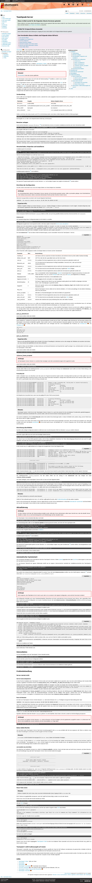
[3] (30, 171)
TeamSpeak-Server (7, 11)
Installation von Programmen (26, 39)
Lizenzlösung (35, 422)
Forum (69, 3)
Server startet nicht (77, 76)
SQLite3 (59, 273)
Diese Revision (68, 873)
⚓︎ (89, 37)
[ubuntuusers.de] (10, 6)
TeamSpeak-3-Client (42, 841)
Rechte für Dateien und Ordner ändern (29, 44)
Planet (82, 3)
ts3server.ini (77, 61)
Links (71, 88)
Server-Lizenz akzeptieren (81, 78)
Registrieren (88, 1)
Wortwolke (4, 28)
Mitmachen (88, 3)
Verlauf (77, 13)
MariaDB (55, 274)
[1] (21, 84)
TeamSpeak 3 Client (23, 861)
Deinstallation (73, 73)
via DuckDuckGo (87, 11)
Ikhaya (77, 3)
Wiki (73, 3)
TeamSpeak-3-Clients (41, 63)
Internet (69, 874)
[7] (86, 571)
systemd (61, 559)
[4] (40, 124)
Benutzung (4, 25)
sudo (24, 86)
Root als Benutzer (79, 79)
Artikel (67, 13)
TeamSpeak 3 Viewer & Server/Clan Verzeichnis (30, 869)
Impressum (47, 880)
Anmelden (83, 1)
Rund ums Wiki (5, 46)
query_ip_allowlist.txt (79, 62)
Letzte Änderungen (6, 18)
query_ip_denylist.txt (79, 64)
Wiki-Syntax (5, 38)
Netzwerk (55, 874)
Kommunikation (63, 874)
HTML (4, 58)
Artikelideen (5, 41)
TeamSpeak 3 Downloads (25, 866)
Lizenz (34, 880)
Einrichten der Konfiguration (79, 59)
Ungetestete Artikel (6, 43)
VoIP (84, 874)
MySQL (69, 274)
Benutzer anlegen (77, 55)
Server (58, 874)
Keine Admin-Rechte (77, 81)
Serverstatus (52, 880)
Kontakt (37, 880)
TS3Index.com (20, 325)
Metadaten (5, 55)
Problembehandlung (75, 75)
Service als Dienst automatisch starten (29, 45)
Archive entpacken (24, 40)
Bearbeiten (72, 13)
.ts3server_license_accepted (81, 65)
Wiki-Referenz (5, 36)
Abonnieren (89, 13)
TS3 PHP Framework (24, 867)
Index (3, 17)
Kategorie (4, 26)
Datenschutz (42, 880)
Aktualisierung (73, 70)
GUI (61, 82)
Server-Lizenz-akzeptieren (62, 224)
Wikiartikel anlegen (6, 33)
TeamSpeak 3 (22, 864)
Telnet (68, 268)
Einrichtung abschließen (78, 68)
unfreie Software (79, 874)
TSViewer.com (83, 323)
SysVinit (75, 559)
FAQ (3, 23)
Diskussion (82, 13)
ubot (87, 873)
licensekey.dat (78, 67)
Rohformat (5, 56)
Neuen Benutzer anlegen (25, 42)
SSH (67, 297)
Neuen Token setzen (79, 84)
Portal (64, 3)
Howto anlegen (5, 35)
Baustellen (4, 40)
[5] (70, 181)
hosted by (3, 1)
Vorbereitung (75, 53)
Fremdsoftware (21, 75)
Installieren (40, 529)
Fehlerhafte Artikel (6, 44)
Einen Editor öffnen (24, 47)
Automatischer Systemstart (76, 71)
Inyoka (7, 879)
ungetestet (73, 874)
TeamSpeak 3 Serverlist (24, 870)
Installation (72, 51)
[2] (49, 78)
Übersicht (4, 21)
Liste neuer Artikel (6, 20)
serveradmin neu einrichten (81, 82)
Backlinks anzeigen (6, 51)
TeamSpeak (19, 49)
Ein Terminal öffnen (24, 37)
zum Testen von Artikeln (34, 25)
